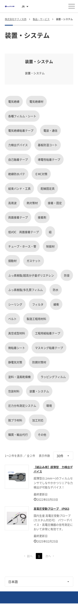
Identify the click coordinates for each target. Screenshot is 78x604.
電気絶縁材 (36, 101)
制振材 (50, 246)
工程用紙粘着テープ (47, 333)
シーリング (15, 304)
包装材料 (13, 391)
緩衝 (56, 304)
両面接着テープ (18, 217)
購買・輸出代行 (18, 435)
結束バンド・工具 (19, 188)
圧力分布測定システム (22, 406)
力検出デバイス (18, 145)
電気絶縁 (13, 101)
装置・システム (39, 391)
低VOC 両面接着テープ (23, 232)
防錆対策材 (39, 362)
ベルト (12, 319)
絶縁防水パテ (16, 174)
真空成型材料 (16, 333)
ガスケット (34, 261)
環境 (49, 406)
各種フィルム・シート (22, 116)
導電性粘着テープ (49, 159)
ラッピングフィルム (53, 377)
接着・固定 (55, 203)
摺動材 (12, 261)
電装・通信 (50, 130)
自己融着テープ (18, 159)
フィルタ (37, 304)
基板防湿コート (47, 145)
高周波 (12, 203)
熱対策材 (32, 203)
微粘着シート (16, 348)
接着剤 (42, 217)
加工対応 (37, 420)
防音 (67, 275)
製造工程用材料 (36, 319)
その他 (42, 435)
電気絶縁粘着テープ (20, 130)
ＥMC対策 (41, 174)
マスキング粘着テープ (49, 348)
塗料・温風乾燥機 (19, 377)
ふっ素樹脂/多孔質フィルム (25, 290)
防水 (55, 290)
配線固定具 (48, 188)
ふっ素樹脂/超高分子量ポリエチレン (31, 275)
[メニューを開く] (71, 6)
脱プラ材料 (15, 420)
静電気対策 (15, 362)
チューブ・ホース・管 (22, 246)
